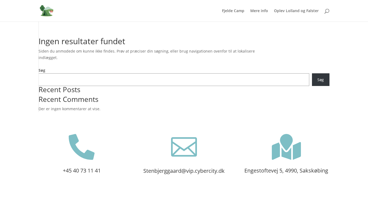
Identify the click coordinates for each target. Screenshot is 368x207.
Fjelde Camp (233, 11)
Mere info (259, 11)
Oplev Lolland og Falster (296, 11)
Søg (42, 70)
